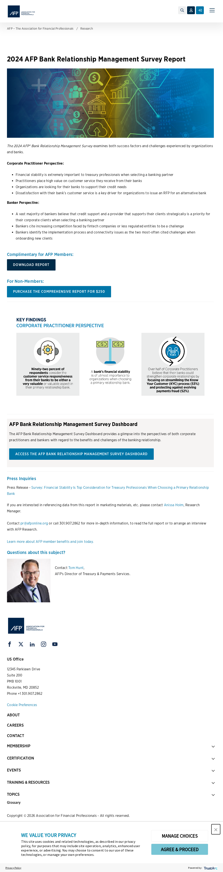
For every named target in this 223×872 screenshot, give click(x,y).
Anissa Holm (174, 505)
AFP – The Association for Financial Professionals (40, 28)
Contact (15, 735)
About (13, 715)
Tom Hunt (76, 568)
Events (14, 770)
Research (86, 28)
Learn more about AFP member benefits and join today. (50, 542)
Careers (15, 725)
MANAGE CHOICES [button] (180, 836)
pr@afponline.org (34, 523)
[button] (215, 829)
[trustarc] (210, 867)
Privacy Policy (13, 867)
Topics (13, 794)
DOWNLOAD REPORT (31, 265)
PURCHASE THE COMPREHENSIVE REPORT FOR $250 (59, 292)
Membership (18, 746)
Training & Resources (28, 782)
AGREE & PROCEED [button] (180, 849)
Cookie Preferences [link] (22, 705)
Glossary (13, 802)
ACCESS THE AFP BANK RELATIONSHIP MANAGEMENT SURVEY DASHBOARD (81, 454)
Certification (20, 758)
